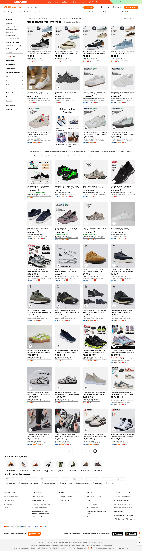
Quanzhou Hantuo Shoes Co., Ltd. (65, 194)
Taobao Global (77, 542)
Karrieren (6, 507)
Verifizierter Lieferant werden (123, 507)
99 (91, 451)
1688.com (49, 542)
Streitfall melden (92, 504)
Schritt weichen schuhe (83, 156)
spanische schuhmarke (50, 483)
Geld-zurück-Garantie (37, 500)
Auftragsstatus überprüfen (122, 504)
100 (95, 451)
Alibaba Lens (8, 533)
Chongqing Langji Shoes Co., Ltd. (65, 278)
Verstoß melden (91, 517)
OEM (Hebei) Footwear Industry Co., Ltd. (39, 278)
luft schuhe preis (108, 479)
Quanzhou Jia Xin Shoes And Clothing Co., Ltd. (95, 194)
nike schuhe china (67, 483)
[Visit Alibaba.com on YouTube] (131, 519)
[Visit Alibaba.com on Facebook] (115, 519)
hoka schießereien (52, 156)
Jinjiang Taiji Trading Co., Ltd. (35, 60)
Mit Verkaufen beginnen (121, 500)
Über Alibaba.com (9, 492)
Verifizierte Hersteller (65, 496)
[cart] (108, 7)
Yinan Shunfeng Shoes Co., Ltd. (64, 100)
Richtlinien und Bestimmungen (40, 517)
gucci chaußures (33, 479)
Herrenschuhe (52, 18)
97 (83, 451)
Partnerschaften (119, 511)
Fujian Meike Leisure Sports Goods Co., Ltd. (39, 359)
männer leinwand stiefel (78, 151)
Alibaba (29, 18)
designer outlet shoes (83, 483)
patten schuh (122, 479)
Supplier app (67, 533)
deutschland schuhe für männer (29, 483)
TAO (84, 542)
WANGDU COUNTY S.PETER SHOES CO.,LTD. (95, 100)
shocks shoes (98, 483)
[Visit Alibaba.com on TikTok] (135, 519)
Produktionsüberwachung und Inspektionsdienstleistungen (40, 512)
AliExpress (42, 542)
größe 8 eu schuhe (126, 151)
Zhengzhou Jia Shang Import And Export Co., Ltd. (39, 100)
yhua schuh (78, 479)
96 (79, 451)
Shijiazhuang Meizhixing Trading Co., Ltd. (123, 194)
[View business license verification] (88, 548)
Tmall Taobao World (60, 542)
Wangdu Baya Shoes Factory (63, 359)
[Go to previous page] (68, 451)
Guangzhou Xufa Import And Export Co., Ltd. (39, 196)
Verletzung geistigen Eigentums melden (96, 512)
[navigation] (14, 234)
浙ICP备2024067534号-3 (120, 548)
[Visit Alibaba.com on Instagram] (127, 519)
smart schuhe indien (109, 151)
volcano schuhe (66, 156)
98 (87, 451)
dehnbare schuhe (34, 151)
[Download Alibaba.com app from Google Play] (131, 534)
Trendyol (90, 542)
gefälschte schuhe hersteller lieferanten (56, 151)
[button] (81, 7)
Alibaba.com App (104, 533)
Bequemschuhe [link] (76, 18)
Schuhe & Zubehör (39, 18)
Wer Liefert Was (99, 542)
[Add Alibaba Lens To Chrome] (34, 534)
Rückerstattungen (92, 507)
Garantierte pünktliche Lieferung (41, 504)
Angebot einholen (64, 500)
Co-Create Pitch (9, 500)
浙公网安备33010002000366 (103, 548)
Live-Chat (90, 500)
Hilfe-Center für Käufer (94, 496)
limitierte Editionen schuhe (15, 479)
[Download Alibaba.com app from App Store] (117, 534)
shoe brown (111, 483)
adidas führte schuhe (35, 156)
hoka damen (66, 479)
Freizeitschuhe (64, 18)
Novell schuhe (95, 151)
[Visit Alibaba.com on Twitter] (123, 519)
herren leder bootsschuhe (50, 479)
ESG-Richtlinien (8, 504)
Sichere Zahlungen (37, 496)
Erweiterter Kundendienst (39, 507)
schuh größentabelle (92, 479)
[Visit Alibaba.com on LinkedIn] (119, 519)
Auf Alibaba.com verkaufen (122, 496)
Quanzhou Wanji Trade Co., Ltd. (36, 443)
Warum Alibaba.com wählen (12, 496)
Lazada (69, 542)
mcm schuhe (11, 483)
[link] (139, 532)
